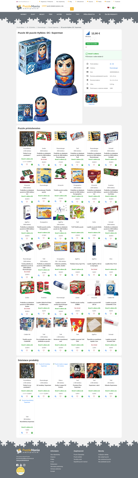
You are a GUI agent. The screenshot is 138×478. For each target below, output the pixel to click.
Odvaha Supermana (111, 385)
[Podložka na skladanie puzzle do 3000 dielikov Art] (22, 202)
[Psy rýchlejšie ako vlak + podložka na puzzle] (39, 351)
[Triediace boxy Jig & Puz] (72, 275)
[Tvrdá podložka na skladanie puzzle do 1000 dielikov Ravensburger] (22, 277)
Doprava (91, 1)
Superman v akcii (94, 385)
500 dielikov (60, 383)
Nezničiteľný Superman (27, 421)
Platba (99, 1)
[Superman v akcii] (89, 397)
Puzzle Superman (53, 27)
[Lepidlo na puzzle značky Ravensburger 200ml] (55, 314)
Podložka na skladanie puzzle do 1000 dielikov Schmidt (111, 229)
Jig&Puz (27, 222)
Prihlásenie (50, 1)
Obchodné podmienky (56, 466)
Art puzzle (27, 185)
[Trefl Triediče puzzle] (72, 238)
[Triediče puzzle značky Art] (55, 201)
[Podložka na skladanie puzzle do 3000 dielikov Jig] (22, 239)
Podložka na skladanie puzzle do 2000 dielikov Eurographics (77, 192)
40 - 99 (112, 64)
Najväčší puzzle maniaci (81, 461)
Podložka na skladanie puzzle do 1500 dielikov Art (94, 192)
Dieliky (41, 14)
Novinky (24, 14)
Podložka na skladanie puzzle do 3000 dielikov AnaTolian (111, 192)
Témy (50, 14)
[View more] (43, 140)
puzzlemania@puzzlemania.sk (25, 458)
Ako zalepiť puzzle (103, 457)
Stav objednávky (60, 1)
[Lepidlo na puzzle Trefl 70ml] (72, 351)
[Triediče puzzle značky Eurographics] (39, 238)
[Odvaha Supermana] (106, 397)
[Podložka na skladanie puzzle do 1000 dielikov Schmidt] (106, 239)
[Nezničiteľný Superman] (22, 433)
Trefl (77, 148)
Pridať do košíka (92, 43)
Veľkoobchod (80, 1)
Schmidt (111, 148)
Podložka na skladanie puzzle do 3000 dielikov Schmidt (111, 155)
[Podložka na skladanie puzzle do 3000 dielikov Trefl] (72, 165)
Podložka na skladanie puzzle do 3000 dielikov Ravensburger (61, 155)
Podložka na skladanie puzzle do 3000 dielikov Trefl (77, 155)
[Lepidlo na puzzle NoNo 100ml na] (89, 238)
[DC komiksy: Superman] (39, 397)
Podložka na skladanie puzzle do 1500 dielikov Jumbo (27, 304)
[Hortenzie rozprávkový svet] (55, 351)
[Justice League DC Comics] (55, 397)
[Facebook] (17, 465)
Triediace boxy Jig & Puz (77, 264)
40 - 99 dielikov (31, 27)
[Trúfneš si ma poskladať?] (22, 165)
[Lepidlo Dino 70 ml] (106, 275)
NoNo (94, 222)
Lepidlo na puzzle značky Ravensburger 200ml (60, 304)
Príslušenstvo (89, 14)
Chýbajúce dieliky (103, 454)
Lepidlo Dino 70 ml (111, 264)
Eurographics (77, 185)
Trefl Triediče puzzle (77, 227)
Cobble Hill (111, 297)
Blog (71, 1)
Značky (69, 14)
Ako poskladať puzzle (104, 461)
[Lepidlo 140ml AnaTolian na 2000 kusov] (39, 314)
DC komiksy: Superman (44, 385)
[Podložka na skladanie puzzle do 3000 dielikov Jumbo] (39, 165)
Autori (59, 14)
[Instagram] (24, 465)
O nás (52, 461)
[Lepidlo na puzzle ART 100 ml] (89, 314)
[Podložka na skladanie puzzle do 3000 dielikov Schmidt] (106, 165)
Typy (77, 14)
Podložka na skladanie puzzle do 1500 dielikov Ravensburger (94, 155)
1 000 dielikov (27, 151)
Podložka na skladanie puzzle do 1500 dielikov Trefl (44, 265)
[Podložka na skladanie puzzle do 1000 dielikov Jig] (55, 239)
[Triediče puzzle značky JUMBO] (72, 314)
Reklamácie (53, 464)
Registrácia (43, 1)
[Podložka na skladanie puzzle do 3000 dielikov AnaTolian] (106, 202)
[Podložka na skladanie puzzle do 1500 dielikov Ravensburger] (89, 165)
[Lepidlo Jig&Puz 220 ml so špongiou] (89, 275)
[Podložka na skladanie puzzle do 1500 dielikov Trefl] (39, 276)
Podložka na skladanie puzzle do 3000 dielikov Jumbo (44, 155)
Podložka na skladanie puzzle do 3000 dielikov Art (27, 192)
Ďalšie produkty (111, 14)
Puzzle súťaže (78, 457)
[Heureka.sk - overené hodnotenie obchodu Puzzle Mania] (20, 474)
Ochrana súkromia (55, 469)
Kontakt (108, 1)
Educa (60, 380)
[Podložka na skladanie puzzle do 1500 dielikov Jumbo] (22, 314)
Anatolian (111, 185)
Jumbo (44, 148)
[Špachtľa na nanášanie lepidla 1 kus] (89, 351)
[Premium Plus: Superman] (72, 397)
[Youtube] (21, 465)
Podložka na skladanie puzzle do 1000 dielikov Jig (61, 229)
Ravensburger (42, 27)
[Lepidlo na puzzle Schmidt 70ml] (106, 351)
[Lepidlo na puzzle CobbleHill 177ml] (106, 314)
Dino (111, 259)
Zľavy (33, 14)
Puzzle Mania (20, 27)
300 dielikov (27, 419)
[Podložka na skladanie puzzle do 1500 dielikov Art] (89, 202)
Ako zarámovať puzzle (104, 459)
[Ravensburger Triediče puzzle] (39, 201)
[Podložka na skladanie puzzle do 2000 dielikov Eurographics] (72, 202)
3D (100, 14)
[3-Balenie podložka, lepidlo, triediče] (55, 275)
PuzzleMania (27, 148)
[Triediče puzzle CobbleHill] (22, 351)
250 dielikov (110, 383)
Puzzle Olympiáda (79, 454)
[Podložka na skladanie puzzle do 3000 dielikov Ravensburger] (55, 165)
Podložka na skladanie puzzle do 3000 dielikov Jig (27, 229)
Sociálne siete (78, 459)
